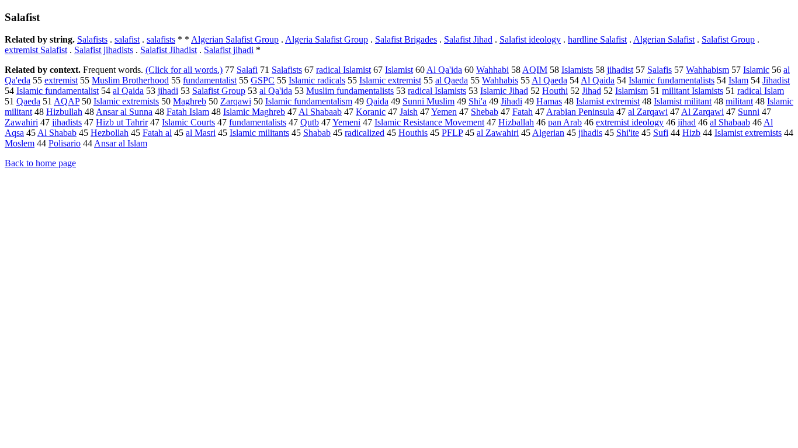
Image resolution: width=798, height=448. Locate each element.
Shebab (484, 112)
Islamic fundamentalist (57, 91)
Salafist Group (728, 39)
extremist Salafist (36, 50)
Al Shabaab (320, 112)
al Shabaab (730, 122)
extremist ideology (630, 122)
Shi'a (478, 101)
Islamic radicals (317, 80)
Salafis (659, 70)
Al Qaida (598, 80)
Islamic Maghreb (254, 112)
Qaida (377, 101)
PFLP (452, 133)
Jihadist (776, 80)
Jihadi (511, 101)
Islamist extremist (608, 101)
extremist (61, 80)
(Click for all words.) (184, 70)
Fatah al (157, 133)
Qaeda (28, 101)
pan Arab (565, 122)
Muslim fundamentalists (350, 91)
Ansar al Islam (120, 143)
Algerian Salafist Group (235, 39)
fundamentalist (210, 80)
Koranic (371, 112)
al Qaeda (451, 80)
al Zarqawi (648, 112)
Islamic (756, 70)
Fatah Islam (187, 112)
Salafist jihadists (103, 50)
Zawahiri (21, 122)
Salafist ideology (530, 39)
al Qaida (128, 91)
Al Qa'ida (444, 70)
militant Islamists (692, 91)
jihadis (590, 133)
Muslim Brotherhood (130, 80)
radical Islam (760, 91)
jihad (687, 122)
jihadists (67, 122)
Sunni (748, 112)
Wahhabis (500, 80)
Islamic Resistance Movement (429, 122)
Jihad (591, 91)
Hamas (549, 101)
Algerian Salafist (664, 39)
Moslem (19, 143)
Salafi (247, 70)
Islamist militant (683, 101)
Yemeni (346, 122)
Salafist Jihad (468, 39)
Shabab (317, 133)
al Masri (201, 133)
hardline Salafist (597, 39)
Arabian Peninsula (580, 112)
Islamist (399, 70)
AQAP (66, 101)
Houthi (555, 91)
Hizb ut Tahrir (122, 122)
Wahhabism (707, 70)
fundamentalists (257, 122)
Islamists (577, 70)
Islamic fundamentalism (308, 101)
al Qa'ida (275, 91)
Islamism (631, 91)
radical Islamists (437, 91)
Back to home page (40, 163)
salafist (127, 39)
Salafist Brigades (406, 39)
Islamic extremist (390, 80)
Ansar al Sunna (124, 112)
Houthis (413, 133)
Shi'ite (627, 133)
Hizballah (516, 122)
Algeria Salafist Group (326, 39)
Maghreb (189, 101)
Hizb (691, 133)
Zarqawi (235, 101)
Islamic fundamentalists (671, 80)
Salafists (92, 39)
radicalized (364, 133)
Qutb (309, 122)
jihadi (168, 91)
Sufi (660, 133)
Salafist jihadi (229, 50)
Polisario (64, 143)
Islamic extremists (126, 101)
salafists (161, 39)
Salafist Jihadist (168, 50)
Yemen (444, 112)
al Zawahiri (498, 133)
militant (739, 101)
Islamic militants (259, 133)
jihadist (620, 70)
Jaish (409, 112)
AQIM (534, 70)
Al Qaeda (549, 80)
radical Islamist (343, 70)
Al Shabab (57, 133)
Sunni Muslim (428, 101)
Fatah (522, 112)
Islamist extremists (748, 133)
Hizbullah (64, 112)
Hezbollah (110, 133)
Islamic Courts (188, 122)
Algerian (548, 133)
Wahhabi (492, 70)
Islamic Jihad (504, 91)
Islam (738, 80)
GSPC (263, 80)
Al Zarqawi (702, 112)
